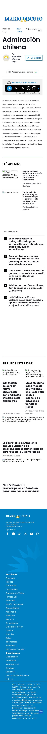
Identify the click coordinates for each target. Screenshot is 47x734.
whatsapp (37, 533)
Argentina (11, 611)
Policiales (10, 600)
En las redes (12, 623)
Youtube (31, 533)
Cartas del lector (14, 626)
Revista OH (11, 596)
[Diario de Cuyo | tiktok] (39, 19)
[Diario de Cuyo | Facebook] (23, 19)
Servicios (10, 671)
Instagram (13, 533)
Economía (11, 585)
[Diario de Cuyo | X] (34, 19)
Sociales (10, 634)
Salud (8, 638)
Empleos (10, 668)
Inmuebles (11, 660)
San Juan (19, 30)
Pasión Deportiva (14, 604)
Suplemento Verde (15, 593)
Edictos (9, 679)
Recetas (10, 619)
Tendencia (11, 645)
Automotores (12, 664)
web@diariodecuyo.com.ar (24, 695)
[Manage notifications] (41, 712)
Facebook (7, 533)
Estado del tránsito (15, 649)
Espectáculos (12, 608)
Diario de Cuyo (6, 30)
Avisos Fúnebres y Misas (17, 675)
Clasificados (12, 656)
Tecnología (11, 641)
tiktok (19, 533)
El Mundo (10, 615)
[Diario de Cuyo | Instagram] (29, 19)
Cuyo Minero (12, 589)
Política (9, 581)
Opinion (9, 630)
